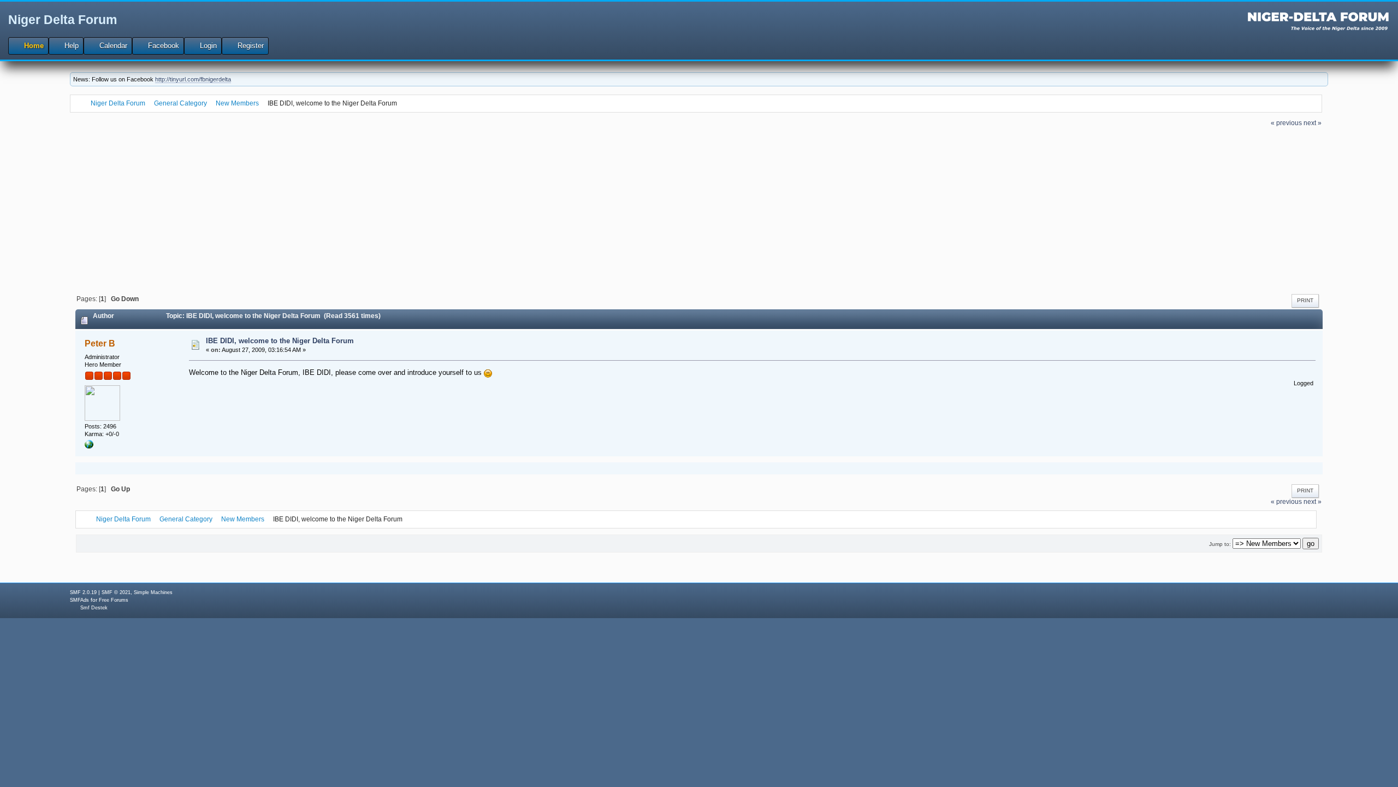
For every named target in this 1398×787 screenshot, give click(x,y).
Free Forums (113, 600)
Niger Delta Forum (62, 20)
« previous (1286, 122)
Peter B (100, 343)
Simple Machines (153, 592)
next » (1313, 122)
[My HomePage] (89, 446)
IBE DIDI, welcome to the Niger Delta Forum (280, 341)
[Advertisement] (699, 209)
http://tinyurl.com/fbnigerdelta (193, 79)
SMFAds (79, 600)
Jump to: (1220, 544)
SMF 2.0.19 (83, 592)
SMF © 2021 (116, 592)
